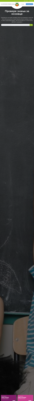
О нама (22, 4)
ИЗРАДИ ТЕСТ (29, 4)
